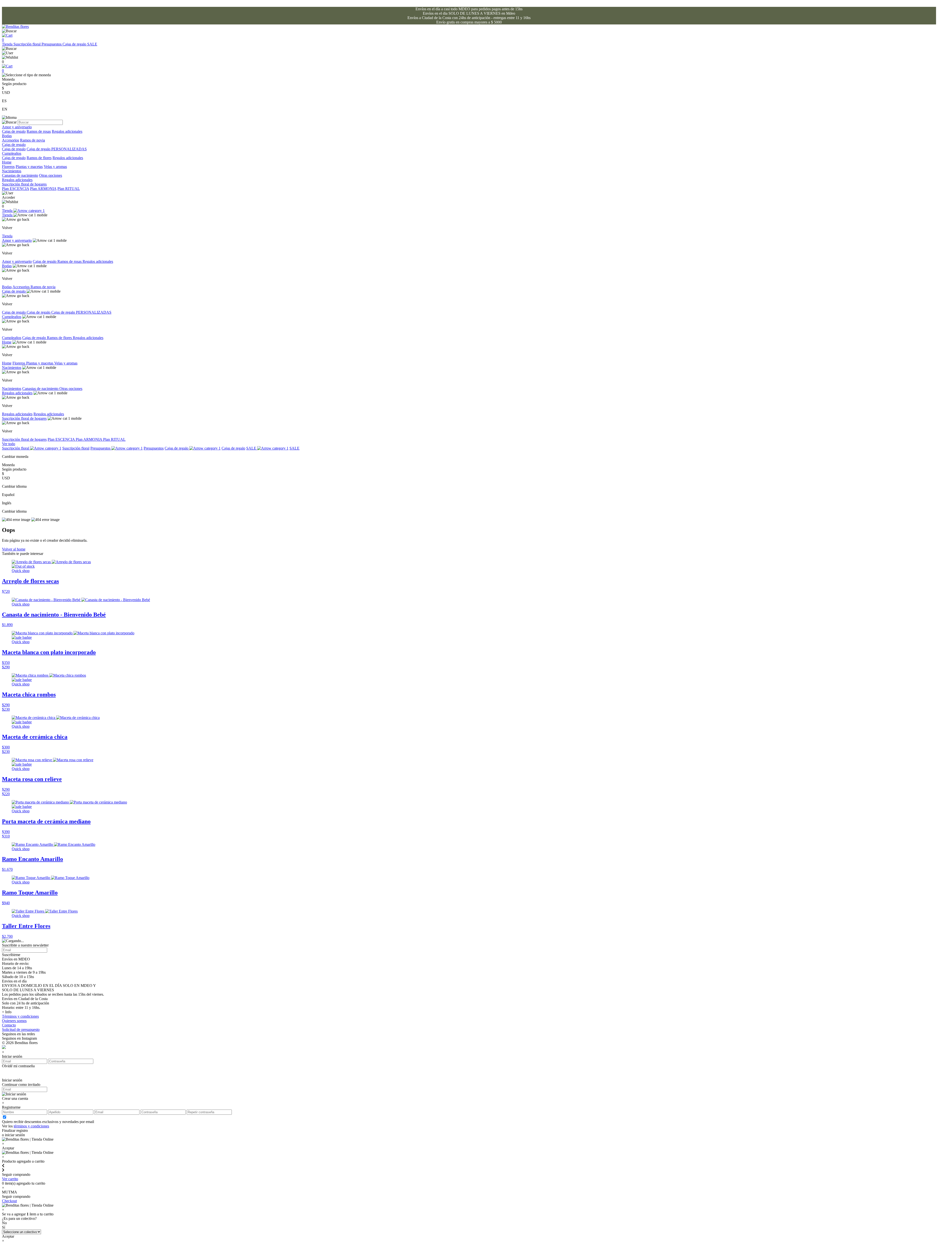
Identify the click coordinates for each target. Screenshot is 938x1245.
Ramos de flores (39, 158)
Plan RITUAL (68, 189)
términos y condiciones (31, 1126)
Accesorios (10, 140)
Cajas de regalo (75, 44)
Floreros (8, 167)
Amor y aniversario (17, 127)
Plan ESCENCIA (15, 189)
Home (6, 162)
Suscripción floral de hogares (24, 184)
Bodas (7, 136)
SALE (92, 44)
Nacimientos (11, 171)
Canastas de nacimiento (20, 175)
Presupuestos (52, 44)
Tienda (7, 44)
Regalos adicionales (67, 131)
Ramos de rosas (39, 131)
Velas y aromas (55, 167)
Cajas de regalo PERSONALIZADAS (57, 149)
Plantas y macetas (29, 167)
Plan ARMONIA (43, 189)
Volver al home (13, 549)
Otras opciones (50, 175)
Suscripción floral (27, 44)
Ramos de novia (32, 140)
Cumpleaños (11, 153)
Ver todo (8, 444)
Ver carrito (10, 1179)
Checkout (9, 1201)
